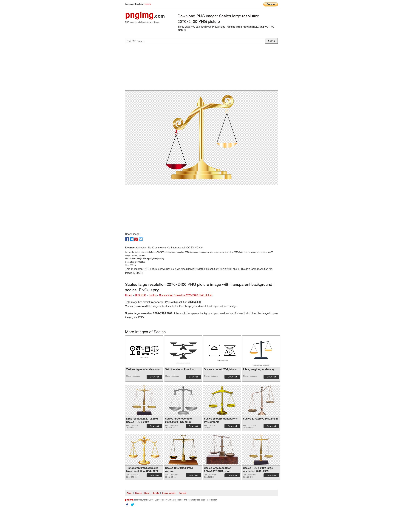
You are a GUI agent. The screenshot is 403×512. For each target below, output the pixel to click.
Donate (156, 493)
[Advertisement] (201, 68)
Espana (148, 3)
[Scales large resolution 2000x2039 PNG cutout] (183, 400)
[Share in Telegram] (131, 239)
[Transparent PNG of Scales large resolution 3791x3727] (144, 450)
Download (154, 376)
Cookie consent (169, 493)
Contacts (182, 493)
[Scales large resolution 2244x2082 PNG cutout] (222, 449)
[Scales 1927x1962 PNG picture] (183, 450)
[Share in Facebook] (127, 239)
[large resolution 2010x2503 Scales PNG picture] (144, 400)
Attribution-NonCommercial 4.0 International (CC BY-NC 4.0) (169, 247)
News (146, 493)
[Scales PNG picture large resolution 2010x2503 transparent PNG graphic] (261, 450)
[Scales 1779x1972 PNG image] (261, 400)
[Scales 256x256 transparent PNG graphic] (222, 400)
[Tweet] (141, 239)
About (129, 493)
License (138, 493)
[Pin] (136, 239)
